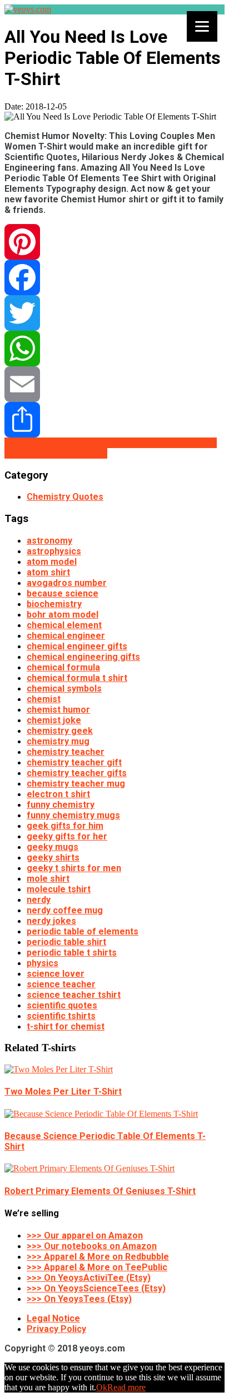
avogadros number (67, 583)
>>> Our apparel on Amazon (85, 1235)
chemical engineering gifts (83, 657)
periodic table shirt (66, 942)
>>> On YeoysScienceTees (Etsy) (96, 1288)
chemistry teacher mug (76, 783)
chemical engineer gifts (77, 646)
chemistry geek (60, 730)
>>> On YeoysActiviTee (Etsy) (89, 1277)
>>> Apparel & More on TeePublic (97, 1267)
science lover (55, 973)
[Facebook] (114, 277)
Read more (126, 1387)
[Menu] (202, 26)
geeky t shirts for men (74, 868)
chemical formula (63, 667)
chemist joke (54, 720)
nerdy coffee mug (65, 910)
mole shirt (48, 878)
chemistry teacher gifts (77, 773)
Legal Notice (53, 1318)
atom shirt (48, 572)
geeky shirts (53, 857)
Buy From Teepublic (134, 443)
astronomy (49, 540)
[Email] (114, 384)
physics (42, 963)
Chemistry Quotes (65, 496)
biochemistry (54, 604)
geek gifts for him (65, 826)
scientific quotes (62, 1005)
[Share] (114, 420)
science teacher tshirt (74, 995)
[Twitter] (114, 313)
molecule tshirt (59, 889)
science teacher (61, 984)
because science (62, 593)
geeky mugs (52, 847)
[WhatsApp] (114, 348)
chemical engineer (66, 635)
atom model (52, 561)
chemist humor (58, 709)
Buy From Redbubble (48, 443)
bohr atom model (62, 614)
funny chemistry (60, 804)
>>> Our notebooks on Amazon (92, 1246)
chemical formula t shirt (77, 678)
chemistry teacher (65, 752)
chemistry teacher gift (74, 762)
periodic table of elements (82, 931)
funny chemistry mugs (73, 815)
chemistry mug (58, 741)
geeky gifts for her (67, 836)
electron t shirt (58, 794)
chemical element (64, 625)
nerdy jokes (51, 921)
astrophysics (54, 551)
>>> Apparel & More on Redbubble (98, 1256)
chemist (44, 699)
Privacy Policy (56, 1329)
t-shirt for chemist (65, 1026)
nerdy (39, 899)
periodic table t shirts (72, 952)
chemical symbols (64, 688)
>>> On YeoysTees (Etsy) (79, 1299)
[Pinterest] (114, 242)
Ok (101, 1387)
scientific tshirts (61, 1016)
